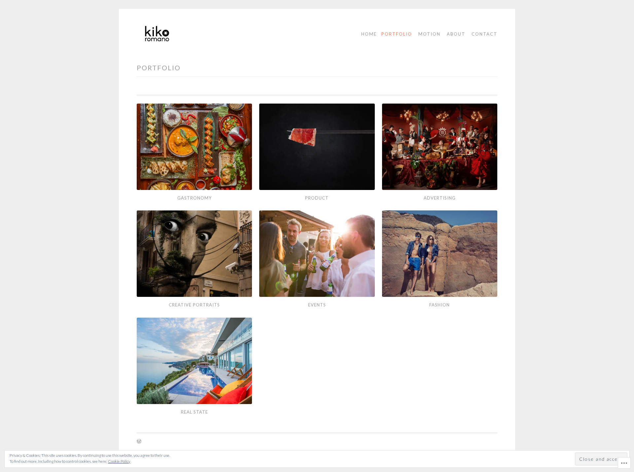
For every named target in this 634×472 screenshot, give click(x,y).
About (456, 34)
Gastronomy (194, 198)
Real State (194, 412)
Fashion (439, 304)
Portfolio (396, 34)
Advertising (440, 198)
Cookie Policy (119, 461)
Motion (429, 34)
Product (317, 198)
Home (369, 34)
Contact (484, 34)
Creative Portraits (194, 304)
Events (317, 304)
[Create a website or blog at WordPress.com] (139, 441)
